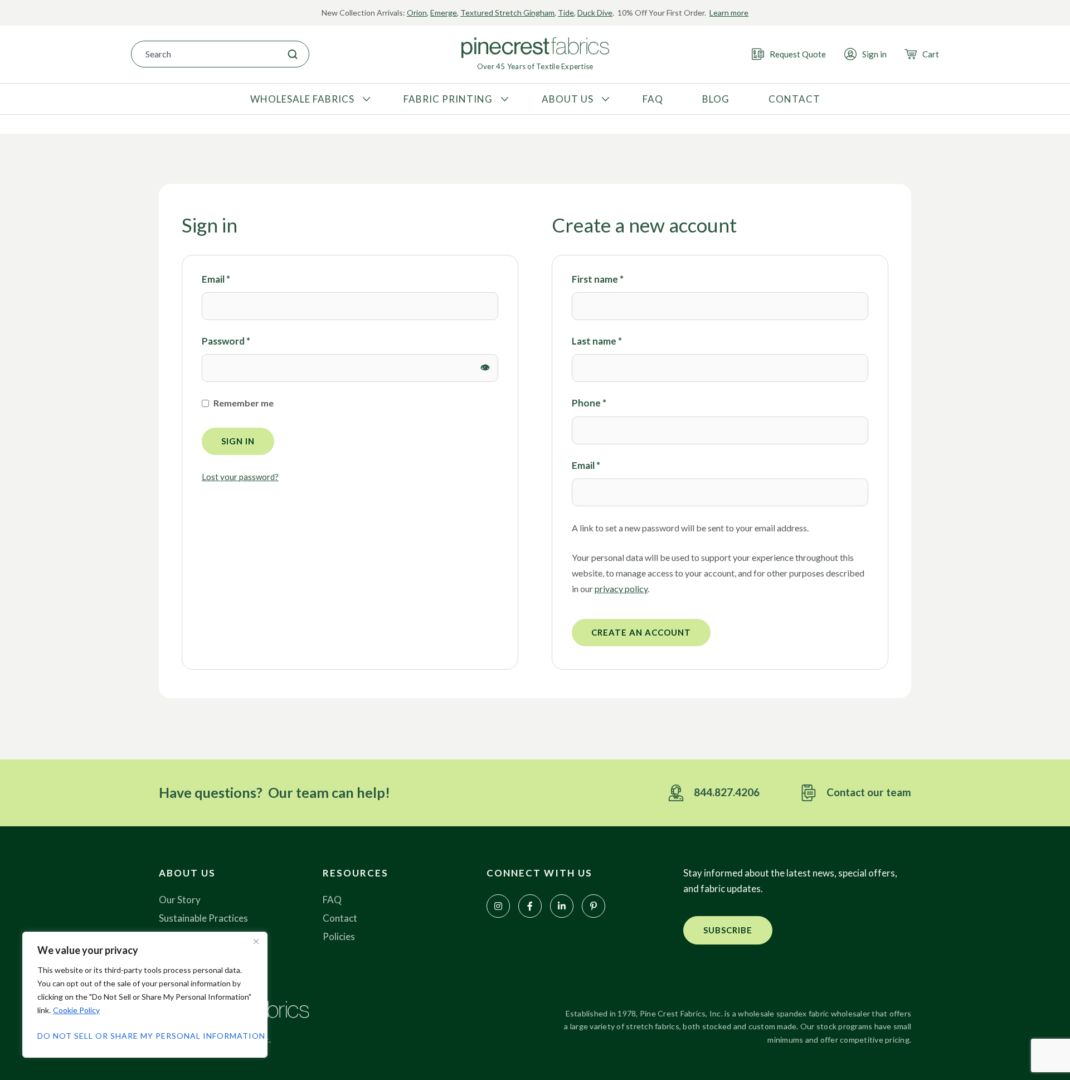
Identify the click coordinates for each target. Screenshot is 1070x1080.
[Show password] (485, 367)
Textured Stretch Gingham (507, 12)
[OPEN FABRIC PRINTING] (503, 99)
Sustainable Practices (203, 918)
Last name (597, 341)
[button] (727, 930)
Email (216, 278)
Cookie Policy (76, 1010)
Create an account (641, 632)
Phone (589, 403)
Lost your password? (240, 477)
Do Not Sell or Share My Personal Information (144, 1035)
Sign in (238, 441)
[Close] (255, 941)
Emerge (443, 12)
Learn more (728, 12)
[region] (145, 995)
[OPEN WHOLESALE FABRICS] (365, 99)
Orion (417, 12)
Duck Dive (594, 12)
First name (598, 279)
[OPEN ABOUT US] (604, 99)
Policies (339, 936)
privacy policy (621, 588)
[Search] (292, 54)
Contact (340, 918)
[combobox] (204, 54)
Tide (566, 12)
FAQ (332, 899)
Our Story (180, 899)
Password (226, 340)
